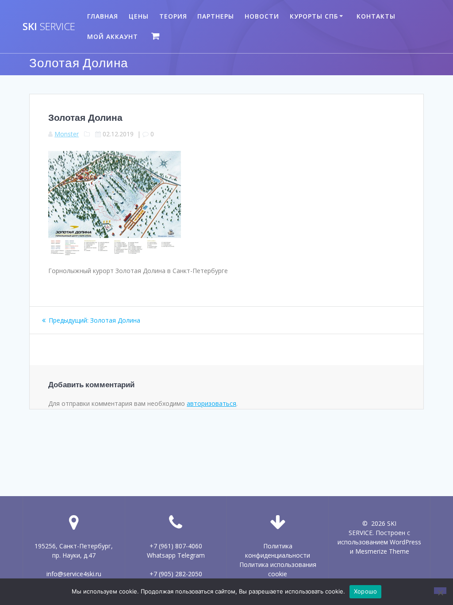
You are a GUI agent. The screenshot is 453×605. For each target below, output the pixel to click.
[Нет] (440, 590)
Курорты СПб (314, 16)
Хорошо (365, 591)
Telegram (191, 555)
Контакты (376, 16)
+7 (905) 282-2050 (176, 574)
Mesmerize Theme (382, 551)
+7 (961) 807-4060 (176, 546)
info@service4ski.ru (73, 574)
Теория (173, 16)
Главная (102, 16)
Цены (139, 16)
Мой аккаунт (112, 36)
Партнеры (215, 16)
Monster (66, 134)
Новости (262, 16)
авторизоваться (211, 403)
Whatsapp (161, 555)
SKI (49, 26)
